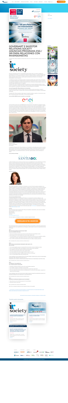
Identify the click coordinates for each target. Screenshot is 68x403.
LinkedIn (18, 206)
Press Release (50, 18)
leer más (11, 337)
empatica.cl (43, 359)
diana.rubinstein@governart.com (14, 215)
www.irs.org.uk (34, 205)
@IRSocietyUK (14, 206)
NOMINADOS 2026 (61, 1)
